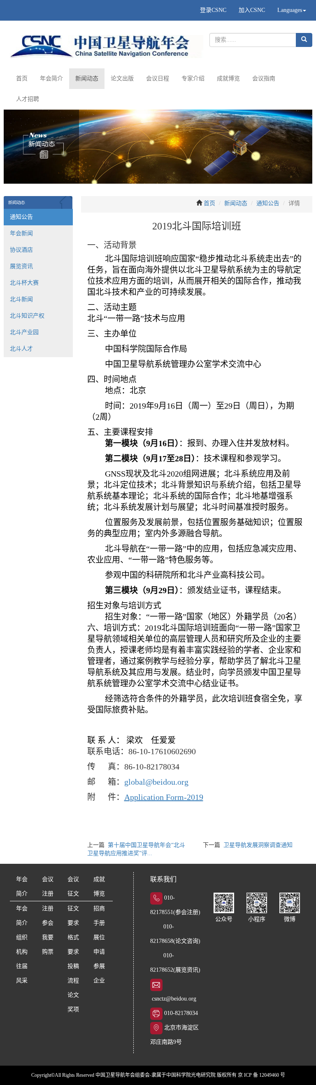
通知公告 (21, 217)
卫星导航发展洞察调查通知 (258, 845)
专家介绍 (192, 78)
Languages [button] (289, 10)
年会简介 (51, 78)
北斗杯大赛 (24, 283)
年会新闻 (21, 233)
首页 (22, 78)
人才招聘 (27, 99)
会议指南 (263, 78)
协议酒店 (21, 250)
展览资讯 (21, 266)
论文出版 (122, 78)
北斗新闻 (21, 299)
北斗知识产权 (27, 316)
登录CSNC (213, 10)
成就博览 (228, 78)
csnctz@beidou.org (174, 999)
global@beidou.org (156, 781)
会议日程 (157, 78)
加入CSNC (252, 10)
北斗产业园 (24, 332)
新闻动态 (86, 78)
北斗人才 (21, 349)
